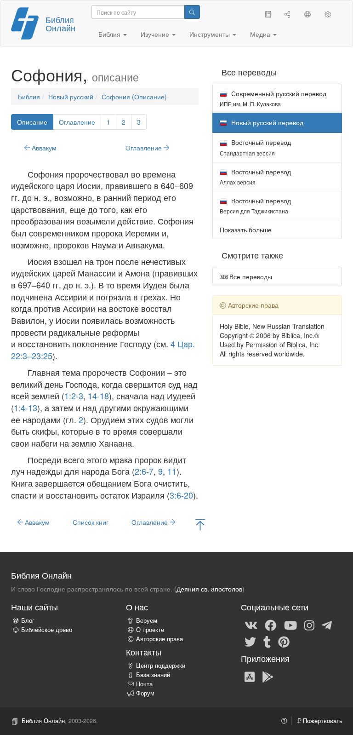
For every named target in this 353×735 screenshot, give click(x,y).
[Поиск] (192, 12)
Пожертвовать (321, 721)
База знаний (153, 675)
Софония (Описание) (134, 96)
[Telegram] (327, 624)
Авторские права (159, 639)
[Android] (267, 676)
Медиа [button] (261, 34)
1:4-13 (25, 407)
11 (171, 471)
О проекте (150, 630)
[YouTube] (290, 624)
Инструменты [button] (210, 34)
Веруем (146, 620)
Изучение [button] (156, 34)
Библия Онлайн (60, 23)
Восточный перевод (255, 147)
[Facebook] (270, 624)
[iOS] (250, 676)
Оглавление (77, 121)
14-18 (98, 396)
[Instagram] (309, 624)
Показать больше (246, 229)
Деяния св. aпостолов (209, 588)
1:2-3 (73, 396)
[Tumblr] (267, 641)
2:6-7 (144, 471)
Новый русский (70, 96)
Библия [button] (110, 34)
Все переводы (250, 276)
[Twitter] (250, 641)
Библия (29, 96)
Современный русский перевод (273, 98)
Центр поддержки (160, 665)
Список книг (90, 522)
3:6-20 (181, 495)
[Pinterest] (284, 641)
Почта (144, 684)
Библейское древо (46, 630)
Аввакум (43, 147)
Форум (145, 693)
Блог (27, 620)
